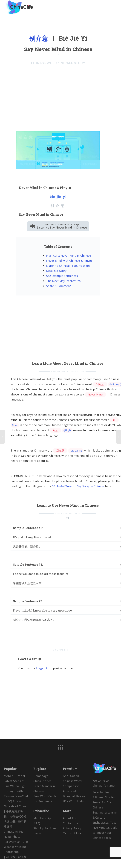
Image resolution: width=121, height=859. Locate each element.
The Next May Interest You (64, 281)
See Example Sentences (62, 276)
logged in (42, 668)
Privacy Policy (72, 828)
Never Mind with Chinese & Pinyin (69, 260)
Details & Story (56, 271)
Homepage (40, 776)
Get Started (71, 776)
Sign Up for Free (44, 828)
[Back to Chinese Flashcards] (60, 748)
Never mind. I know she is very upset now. (43, 610)
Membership (42, 818)
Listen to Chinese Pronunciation (68, 266)
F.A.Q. (37, 823)
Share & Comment (58, 286)
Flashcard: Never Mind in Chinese (68, 255)
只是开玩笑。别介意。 (27, 546)
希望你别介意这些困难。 (28, 583)
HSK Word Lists (73, 801)
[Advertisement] (58, 98)
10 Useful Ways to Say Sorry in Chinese (78, 486)
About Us (69, 818)
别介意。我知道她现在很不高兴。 (34, 620)
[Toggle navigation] (112, 6)
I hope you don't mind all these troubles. (41, 574)
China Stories (42, 781)
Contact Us (70, 823)
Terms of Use (72, 833)
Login (37, 833)
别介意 (38, 38)
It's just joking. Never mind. (32, 537)
